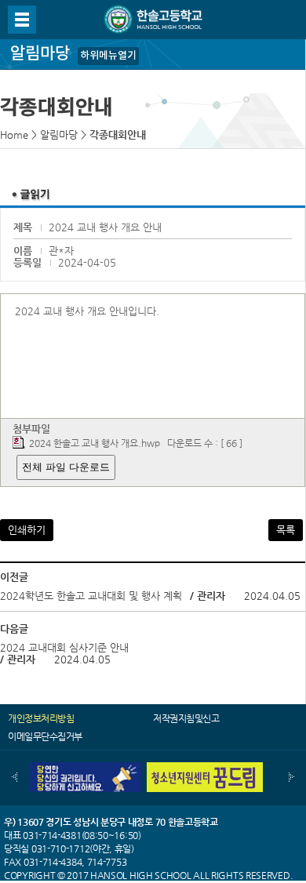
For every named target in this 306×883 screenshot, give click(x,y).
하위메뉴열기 (108, 55)
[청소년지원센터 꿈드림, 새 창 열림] (205, 768)
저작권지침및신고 (186, 718)
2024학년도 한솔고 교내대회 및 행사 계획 (91, 595)
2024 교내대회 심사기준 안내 (64, 647)
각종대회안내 (117, 134)
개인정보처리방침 (41, 718)
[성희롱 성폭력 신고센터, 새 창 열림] (84, 768)
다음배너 (291, 777)
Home (14, 134)
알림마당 (59, 134)
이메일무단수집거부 (45, 736)
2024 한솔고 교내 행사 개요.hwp (94, 443)
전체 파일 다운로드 (66, 467)
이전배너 (14, 777)
